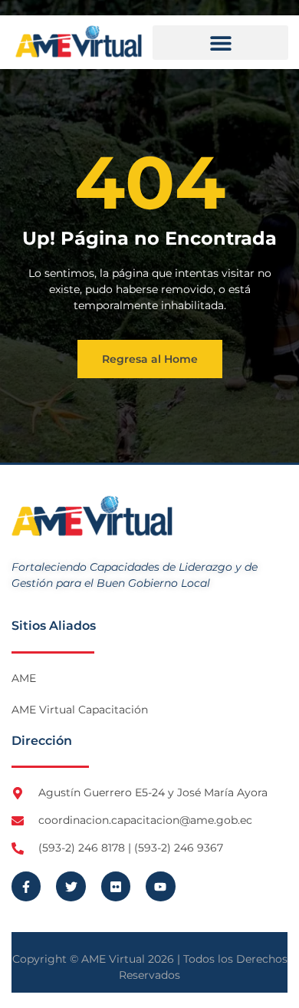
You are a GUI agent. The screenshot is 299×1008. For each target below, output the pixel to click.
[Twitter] (70, 886)
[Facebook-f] (26, 886)
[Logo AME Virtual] (78, 41)
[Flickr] (115, 886)
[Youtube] (160, 886)
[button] (220, 42)
